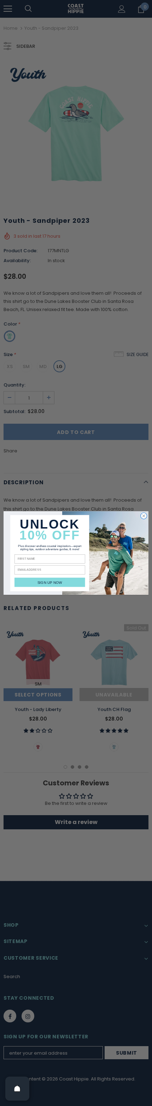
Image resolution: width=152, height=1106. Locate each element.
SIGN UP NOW (49, 582)
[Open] (17, 1089)
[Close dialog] (144, 516)
